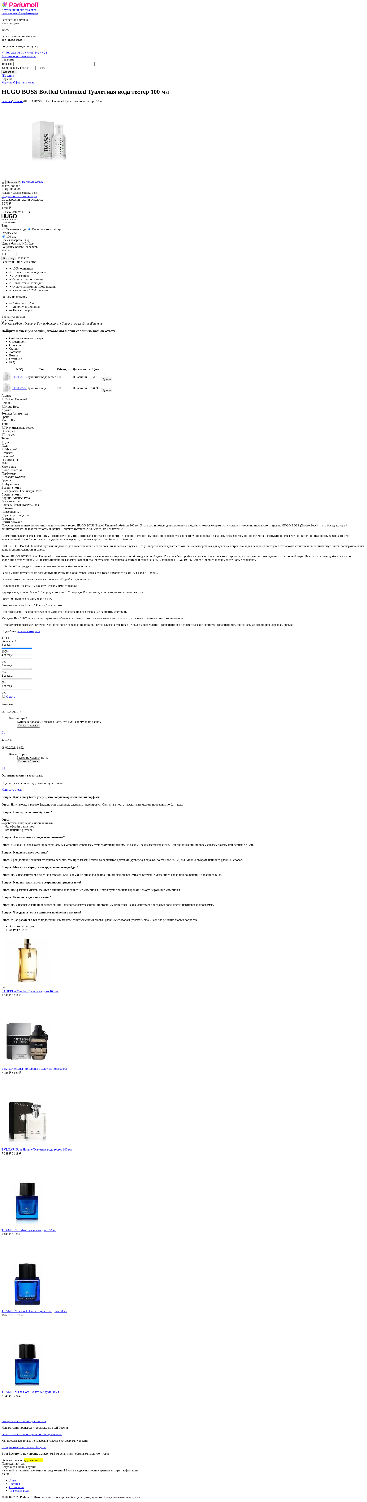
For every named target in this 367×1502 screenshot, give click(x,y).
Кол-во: (6, 250)
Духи (12, 1480)
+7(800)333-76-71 (13, 52)
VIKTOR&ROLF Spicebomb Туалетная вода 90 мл (34, 1068)
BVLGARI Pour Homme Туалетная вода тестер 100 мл (37, 1149)
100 (11, 236)
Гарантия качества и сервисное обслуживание (32, 1434)
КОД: (5, 189)
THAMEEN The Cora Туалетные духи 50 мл (30, 1391)
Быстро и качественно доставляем (24, 1421)
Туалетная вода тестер (46, 229)
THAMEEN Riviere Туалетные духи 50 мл (29, 1230)
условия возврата (28, 631)
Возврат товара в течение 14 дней (24, 1447)
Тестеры (14, 1483)
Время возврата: (12, 240)
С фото (10, 696)
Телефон (7, 63)
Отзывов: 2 (13, 182)
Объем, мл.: (9, 232)
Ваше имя (8, 59)
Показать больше (28, 725)
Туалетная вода (16, 229)
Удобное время (11, 67)
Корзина (7, 82)
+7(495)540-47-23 (36, 52)
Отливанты (16, 1487)
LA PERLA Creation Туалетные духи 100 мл (30, 991)
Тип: (5, 225)
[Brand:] (9, 218)
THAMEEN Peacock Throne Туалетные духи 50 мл (34, 1311)
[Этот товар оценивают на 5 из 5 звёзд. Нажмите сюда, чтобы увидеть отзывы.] (3, 183)
